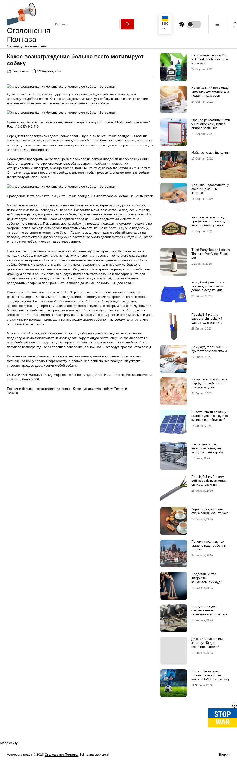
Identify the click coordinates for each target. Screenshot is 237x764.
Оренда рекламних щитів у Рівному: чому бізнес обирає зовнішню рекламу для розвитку (210, 125)
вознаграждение (47, 388)
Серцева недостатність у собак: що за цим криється (210, 189)
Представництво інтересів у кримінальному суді (206, 578)
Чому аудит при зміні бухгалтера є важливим (209, 349)
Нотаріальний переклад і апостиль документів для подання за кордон (210, 91)
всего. (66, 388)
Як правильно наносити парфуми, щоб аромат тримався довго (209, 383)
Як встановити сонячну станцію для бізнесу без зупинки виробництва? (209, 415)
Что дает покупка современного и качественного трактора (209, 610)
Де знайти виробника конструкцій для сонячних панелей (207, 642)
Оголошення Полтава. (61, 754)
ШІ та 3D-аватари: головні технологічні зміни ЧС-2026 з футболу (210, 675)
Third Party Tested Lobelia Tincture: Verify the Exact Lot (210, 253)
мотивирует (92, 388)
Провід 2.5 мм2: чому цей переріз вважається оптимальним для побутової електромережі (210, 482)
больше (28, 388)
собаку (107, 388)
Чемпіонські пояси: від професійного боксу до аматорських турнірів (208, 221)
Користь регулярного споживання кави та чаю (209, 511)
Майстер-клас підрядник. (210, 152)
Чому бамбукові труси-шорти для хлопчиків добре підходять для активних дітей (208, 288)
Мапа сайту (9, 743)
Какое (77, 388)
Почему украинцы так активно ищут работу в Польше (208, 545)
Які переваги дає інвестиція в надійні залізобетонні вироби (207, 448)
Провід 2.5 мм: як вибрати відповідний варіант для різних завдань (206, 320)
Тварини (18, 71)
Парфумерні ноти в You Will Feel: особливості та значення (209, 59)
